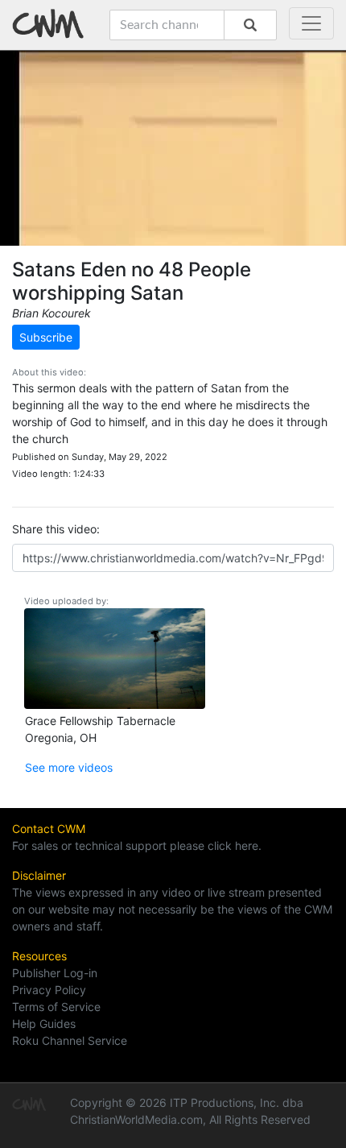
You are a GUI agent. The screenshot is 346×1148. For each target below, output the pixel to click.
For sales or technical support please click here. (137, 845)
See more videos (69, 767)
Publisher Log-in (54, 973)
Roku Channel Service (69, 1040)
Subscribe (45, 337)
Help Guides (44, 1023)
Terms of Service (56, 1006)
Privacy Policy (49, 990)
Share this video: (56, 529)
